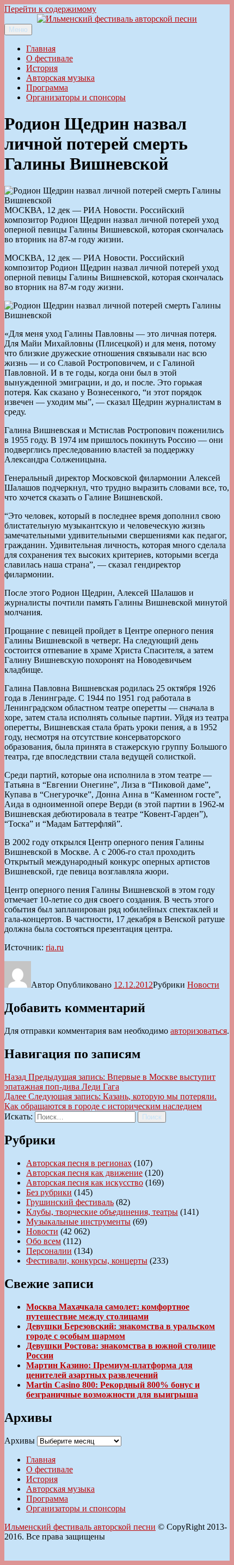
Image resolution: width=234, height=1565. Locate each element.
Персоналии (49, 1250)
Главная (41, 48)
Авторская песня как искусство (84, 1182)
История (42, 68)
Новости (203, 984)
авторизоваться (198, 1030)
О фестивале (49, 58)
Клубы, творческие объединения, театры (102, 1211)
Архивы (19, 1440)
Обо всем (43, 1241)
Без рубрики (49, 1192)
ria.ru (55, 947)
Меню (18, 29)
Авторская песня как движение (84, 1172)
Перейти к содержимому (50, 9)
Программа (47, 87)
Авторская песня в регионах (79, 1163)
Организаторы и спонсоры (76, 97)
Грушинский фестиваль (70, 1202)
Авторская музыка (60, 77)
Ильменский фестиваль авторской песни (80, 1526)
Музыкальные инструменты (78, 1221)
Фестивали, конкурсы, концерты (86, 1260)
